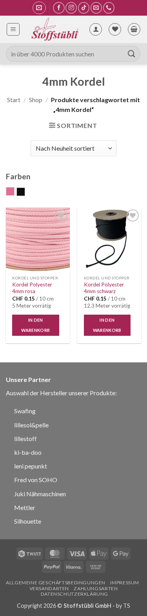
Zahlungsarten (96, 588)
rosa (14, 192)
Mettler (24, 507)
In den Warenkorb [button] (35, 325)
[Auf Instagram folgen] (71, 7)
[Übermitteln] (132, 53)
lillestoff (25, 438)
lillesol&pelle (31, 425)
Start (13, 99)
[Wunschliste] (115, 29)
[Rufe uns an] (108, 7)
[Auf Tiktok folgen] (83, 7)
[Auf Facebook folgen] (58, 7)
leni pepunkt (30, 466)
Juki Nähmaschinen (40, 493)
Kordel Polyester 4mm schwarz (104, 288)
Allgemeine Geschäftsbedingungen (55, 582)
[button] (39, 8)
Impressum (124, 582)
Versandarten (49, 588)
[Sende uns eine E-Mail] (96, 7)
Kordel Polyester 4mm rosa (32, 288)
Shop (35, 99)
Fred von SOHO (35, 479)
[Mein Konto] (95, 29)
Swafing (25, 410)
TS (126, 605)
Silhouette (27, 521)
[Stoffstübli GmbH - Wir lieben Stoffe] (54, 29)
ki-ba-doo (28, 452)
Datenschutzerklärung (74, 594)
